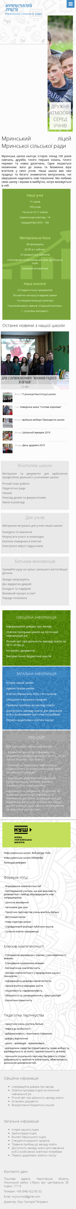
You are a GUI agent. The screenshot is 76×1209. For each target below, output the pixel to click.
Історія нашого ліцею (25, 1129)
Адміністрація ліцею (24, 1133)
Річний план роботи (15, 483)
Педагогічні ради (13, 488)
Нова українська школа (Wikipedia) (23, 857)
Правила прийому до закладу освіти (30, 705)
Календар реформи (15, 862)
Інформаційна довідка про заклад (28, 626)
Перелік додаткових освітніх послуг (30, 720)
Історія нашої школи (20, 683)
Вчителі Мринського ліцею (29, 1137)
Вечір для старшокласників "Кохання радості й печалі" (41, 382)
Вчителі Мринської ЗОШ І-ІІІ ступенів (31, 694)
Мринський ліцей (18, 8)
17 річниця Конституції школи (38, 394)
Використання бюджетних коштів (28, 656)
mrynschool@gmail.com (26, 1196)
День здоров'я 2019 (33, 445)
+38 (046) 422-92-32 (29, 1191)
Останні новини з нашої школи (33, 325)
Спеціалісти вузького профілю (26, 699)
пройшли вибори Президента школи (43, 419)
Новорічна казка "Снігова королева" (41, 407)
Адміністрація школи (20, 688)
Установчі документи (20, 650)
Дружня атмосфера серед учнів (60, 116)
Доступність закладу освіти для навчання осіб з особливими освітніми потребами (34, 712)
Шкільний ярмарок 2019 (36, 432)
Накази (7, 493)
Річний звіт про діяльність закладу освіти (38, 1097)
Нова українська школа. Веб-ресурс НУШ (27, 853)
